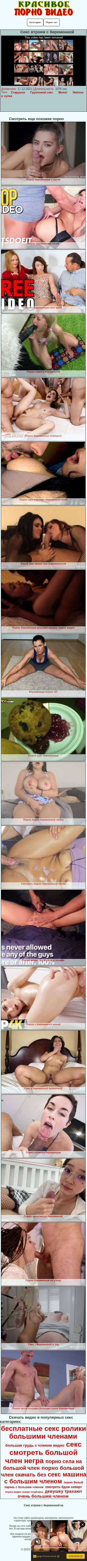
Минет (62, 92)
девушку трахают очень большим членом (50, 1493)
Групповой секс (41, 92)
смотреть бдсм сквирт (63, 1487)
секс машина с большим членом (45, 1478)
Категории (35, 22)
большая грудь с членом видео (34, 1445)
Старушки (18, 92)
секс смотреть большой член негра (43, 1452)
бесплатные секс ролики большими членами (43, 1432)
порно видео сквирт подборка (24, 1491)
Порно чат (51, 22)
